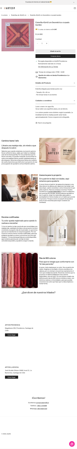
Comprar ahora (55, 56)
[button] (75, 8)
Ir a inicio (5, 15)
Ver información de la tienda (48, 67)
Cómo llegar (11, 335)
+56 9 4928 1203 (42, 408)
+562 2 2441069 (42, 405)
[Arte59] (9, 8)
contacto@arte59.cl (42, 402)
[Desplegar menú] (1, 8)
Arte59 (9, 434)
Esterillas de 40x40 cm (18, 15)
